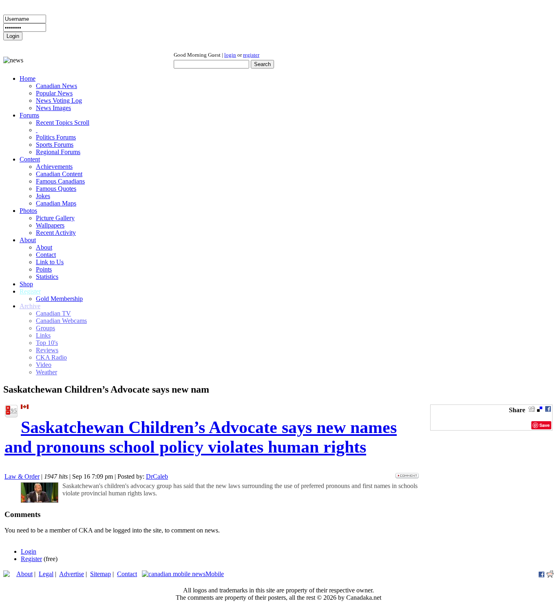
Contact (46, 254)
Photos (28, 210)
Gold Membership (59, 298)
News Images (53, 107)
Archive (30, 306)
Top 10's (47, 342)
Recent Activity (56, 232)
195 (12, 410)
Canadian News (56, 85)
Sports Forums (54, 144)
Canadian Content (59, 173)
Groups (45, 328)
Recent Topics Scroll (62, 122)
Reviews (47, 350)
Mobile (215, 573)
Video (43, 364)
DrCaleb (157, 476)
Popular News (54, 93)
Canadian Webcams (61, 320)
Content (30, 159)
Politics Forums (56, 137)
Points (44, 269)
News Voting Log (59, 100)
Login (28, 551)
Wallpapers (50, 225)
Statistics (47, 276)
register (251, 55)
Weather (46, 372)
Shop (26, 284)
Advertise (71, 573)
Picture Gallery (55, 217)
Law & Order (22, 476)
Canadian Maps (56, 203)
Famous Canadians (60, 181)
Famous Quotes (56, 188)
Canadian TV (53, 313)
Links (43, 335)
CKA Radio (51, 357)
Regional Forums (58, 151)
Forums (29, 115)
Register (30, 291)
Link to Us (50, 261)
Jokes (43, 195)
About (28, 239)
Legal (46, 573)
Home (27, 78)
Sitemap (100, 573)
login (230, 55)
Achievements (54, 166)
